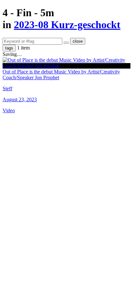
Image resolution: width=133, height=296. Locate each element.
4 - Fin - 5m (28, 12)
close (78, 41)
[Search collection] (66, 43)
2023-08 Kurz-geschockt (67, 24)
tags (9, 48)
